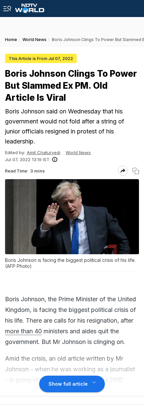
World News (78, 152)
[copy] (136, 171)
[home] (29, 6)
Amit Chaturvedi (43, 152)
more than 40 (23, 331)
